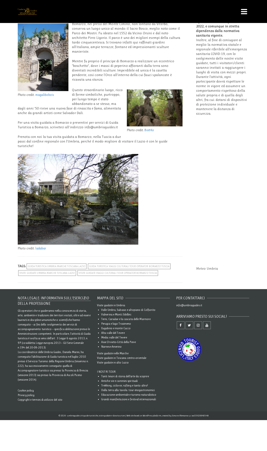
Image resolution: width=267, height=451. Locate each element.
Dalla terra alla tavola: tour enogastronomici (128, 390)
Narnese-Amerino (111, 346)
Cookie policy (26, 390)
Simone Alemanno (180, 415)
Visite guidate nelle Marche (112, 353)
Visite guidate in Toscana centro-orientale (121, 358)
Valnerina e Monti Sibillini (116, 314)
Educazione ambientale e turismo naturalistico (128, 394)
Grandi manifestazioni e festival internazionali (128, 399)
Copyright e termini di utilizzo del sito (40, 399)
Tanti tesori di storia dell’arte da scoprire (125, 376)
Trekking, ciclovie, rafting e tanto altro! (124, 385)
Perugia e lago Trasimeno (116, 323)
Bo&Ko (149, 130)
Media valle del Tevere (114, 337)
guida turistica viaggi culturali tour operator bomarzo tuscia (129, 266)
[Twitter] (189, 325)
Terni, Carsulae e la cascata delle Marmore (126, 319)
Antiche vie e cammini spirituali (119, 380)
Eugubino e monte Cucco (116, 328)
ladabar (40, 248)
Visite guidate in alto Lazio (113, 362)
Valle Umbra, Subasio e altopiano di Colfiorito (128, 309)
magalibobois (44, 95)
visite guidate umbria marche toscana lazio (47, 272)
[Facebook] (181, 325)
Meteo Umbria (207, 268)
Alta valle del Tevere (113, 332)
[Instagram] (198, 325)
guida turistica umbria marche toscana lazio (56, 266)
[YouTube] (207, 325)
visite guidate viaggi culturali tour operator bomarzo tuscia (118, 272)
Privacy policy (26, 395)
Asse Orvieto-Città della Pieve (118, 342)
